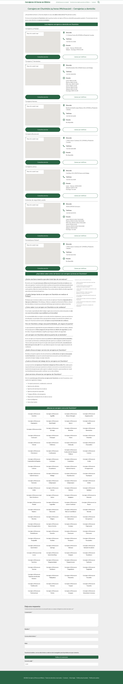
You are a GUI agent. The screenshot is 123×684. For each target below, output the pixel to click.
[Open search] (99, 2)
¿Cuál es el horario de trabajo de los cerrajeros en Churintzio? (86, 302)
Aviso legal (72, 678)
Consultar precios (42, 57)
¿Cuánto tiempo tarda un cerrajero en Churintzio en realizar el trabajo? (84, 286)
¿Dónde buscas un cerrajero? (62, 2)
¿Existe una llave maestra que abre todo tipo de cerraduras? (85, 283)
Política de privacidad (82, 678)
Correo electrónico (30, 636)
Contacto (94, 2)
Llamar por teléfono (80, 57)
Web (26, 643)
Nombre (27, 629)
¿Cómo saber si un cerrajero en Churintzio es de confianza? (86, 289)
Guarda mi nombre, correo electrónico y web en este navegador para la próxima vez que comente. (52, 652)
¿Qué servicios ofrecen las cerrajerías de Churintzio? (84, 305)
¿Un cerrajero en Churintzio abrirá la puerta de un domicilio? (86, 296)
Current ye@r (29, 661)
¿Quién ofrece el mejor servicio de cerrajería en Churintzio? (86, 299)
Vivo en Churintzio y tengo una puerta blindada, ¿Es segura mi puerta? (84, 292)
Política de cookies (94, 678)
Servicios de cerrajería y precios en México (79, 2)
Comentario (28, 612)
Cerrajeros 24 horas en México (37, 2)
